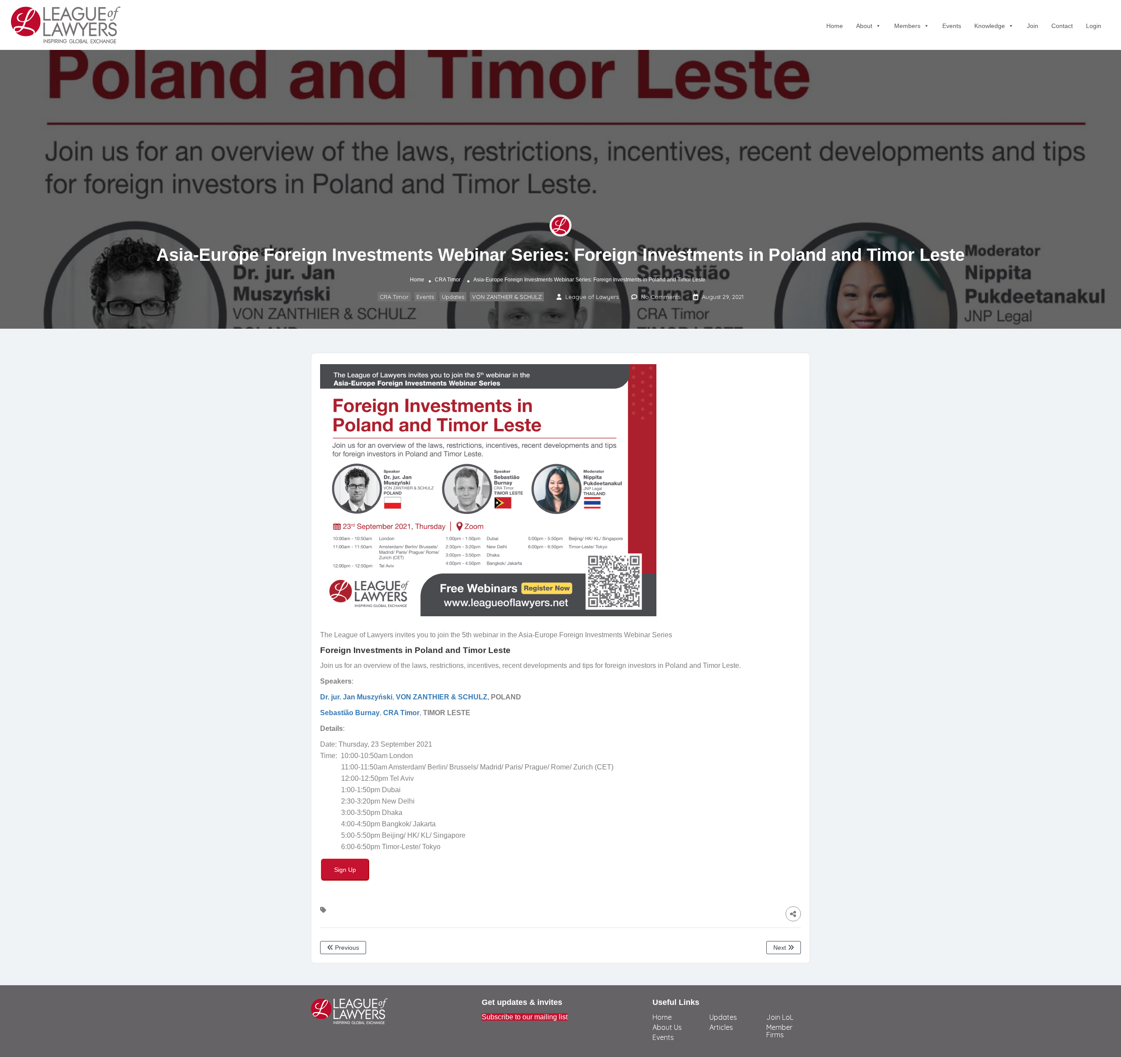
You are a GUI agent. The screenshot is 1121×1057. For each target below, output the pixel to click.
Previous (346, 947)
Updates (453, 296)
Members (907, 25)
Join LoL (779, 1017)
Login (1093, 25)
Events (951, 25)
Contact (1062, 25)
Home (834, 25)
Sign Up (345, 869)
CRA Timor (448, 280)
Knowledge (989, 25)
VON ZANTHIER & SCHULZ (507, 296)
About (864, 25)
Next (780, 947)
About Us (667, 1027)
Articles (721, 1027)
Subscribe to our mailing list (525, 1017)
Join (1032, 25)
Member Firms (779, 1031)
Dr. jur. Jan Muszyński (356, 697)
